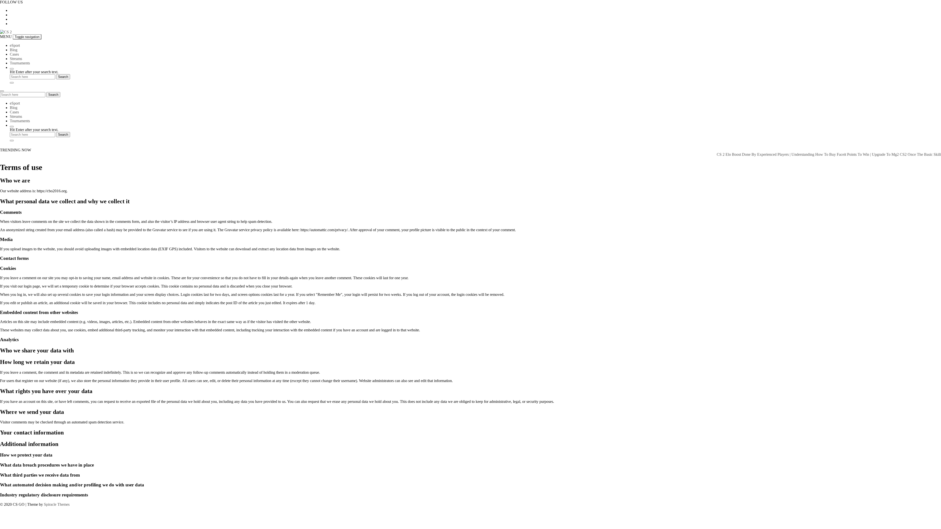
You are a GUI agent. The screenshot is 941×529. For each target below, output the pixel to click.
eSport (15, 45)
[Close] (12, 83)
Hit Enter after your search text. (34, 72)
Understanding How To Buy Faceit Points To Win (816, 154)
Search (53, 94)
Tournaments (20, 63)
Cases (14, 54)
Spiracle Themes (57, 504)
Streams (16, 59)
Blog (13, 50)
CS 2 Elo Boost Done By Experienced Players (739, 154)
